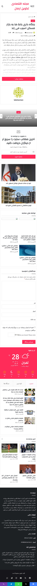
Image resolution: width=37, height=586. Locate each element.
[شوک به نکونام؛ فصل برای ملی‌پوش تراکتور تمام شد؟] (9, 448)
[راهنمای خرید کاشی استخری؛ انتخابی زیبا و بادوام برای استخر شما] (27, 250)
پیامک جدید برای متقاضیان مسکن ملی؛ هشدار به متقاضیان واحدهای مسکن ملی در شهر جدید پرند (18, 118)
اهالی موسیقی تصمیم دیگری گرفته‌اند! (29, 476)
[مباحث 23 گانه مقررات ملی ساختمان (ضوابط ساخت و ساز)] (30, 392)
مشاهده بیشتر (19, 79)
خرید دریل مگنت (23, 520)
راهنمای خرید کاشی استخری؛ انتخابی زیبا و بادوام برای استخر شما (27, 259)
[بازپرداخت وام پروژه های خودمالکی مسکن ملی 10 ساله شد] (10, 226)
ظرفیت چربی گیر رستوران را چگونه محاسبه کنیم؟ (13, 411)
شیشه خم (15, 520)
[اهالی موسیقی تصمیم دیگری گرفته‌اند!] (27, 469)
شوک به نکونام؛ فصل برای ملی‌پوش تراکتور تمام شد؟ (9, 455)
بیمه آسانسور (8, 520)
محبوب (31, 383)
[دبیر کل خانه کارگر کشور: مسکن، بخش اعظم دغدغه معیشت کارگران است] (27, 226)
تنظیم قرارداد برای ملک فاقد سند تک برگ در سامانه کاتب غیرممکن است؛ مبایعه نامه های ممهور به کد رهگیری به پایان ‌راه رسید (13, 401)
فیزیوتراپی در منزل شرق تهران (28, 522)
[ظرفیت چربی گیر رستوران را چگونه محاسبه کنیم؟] (30, 412)
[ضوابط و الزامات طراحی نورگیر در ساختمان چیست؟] (30, 429)
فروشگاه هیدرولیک (22, 529)
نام (34, 303)
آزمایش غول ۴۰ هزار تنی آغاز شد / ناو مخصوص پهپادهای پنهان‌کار (9, 477)
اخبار (29, 16)
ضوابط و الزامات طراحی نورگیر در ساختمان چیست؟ (14, 427)
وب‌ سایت (32, 319)
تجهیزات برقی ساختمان (26, 525)
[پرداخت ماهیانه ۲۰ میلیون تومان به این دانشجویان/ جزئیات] (27, 448)
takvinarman (29, 32)
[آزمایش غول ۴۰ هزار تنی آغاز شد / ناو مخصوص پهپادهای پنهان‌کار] (9, 469)
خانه (32, 16)
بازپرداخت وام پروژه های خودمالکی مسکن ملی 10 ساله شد (10, 238)
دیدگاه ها (6, 383)
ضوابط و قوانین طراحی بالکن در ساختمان (14, 419)
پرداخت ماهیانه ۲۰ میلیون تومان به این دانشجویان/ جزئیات (28, 456)
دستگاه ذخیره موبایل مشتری (12, 522)
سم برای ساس (32, 520)
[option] (18, 116)
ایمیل (34, 311)
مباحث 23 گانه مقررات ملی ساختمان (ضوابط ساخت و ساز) (13, 391)
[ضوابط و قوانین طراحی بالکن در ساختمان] (30, 420)
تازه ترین (19, 383)
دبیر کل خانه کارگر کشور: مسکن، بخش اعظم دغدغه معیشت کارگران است (28, 238)
